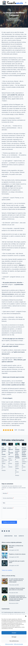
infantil (16, 465)
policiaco (13, 19)
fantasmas (11, 456)
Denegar (14, 637)
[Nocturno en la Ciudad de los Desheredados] (24, 444)
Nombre (5, 493)
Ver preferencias (14, 641)
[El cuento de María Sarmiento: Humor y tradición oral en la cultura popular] (5, 581)
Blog (15, 535)
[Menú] (25, 2)
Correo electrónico (8, 498)
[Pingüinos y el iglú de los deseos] (5, 556)
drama (16, 461)
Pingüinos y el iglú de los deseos (17, 554)
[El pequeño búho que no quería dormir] (5, 563)
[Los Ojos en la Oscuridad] (10, 444)
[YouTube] (4, 531)
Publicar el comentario (9, 522)
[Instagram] (9, 531)
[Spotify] (6, 531)
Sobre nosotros (8, 535)
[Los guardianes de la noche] (4, 444)
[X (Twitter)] (2, 531)
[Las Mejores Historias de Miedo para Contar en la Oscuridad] (5, 590)
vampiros (24, 461)
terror (18, 19)
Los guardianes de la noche (4, 451)
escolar (17, 463)
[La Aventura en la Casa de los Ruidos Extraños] (17, 444)
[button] (26, 616)
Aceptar (14, 632)
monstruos (4, 460)
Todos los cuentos (7, 570)
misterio (8, 19)
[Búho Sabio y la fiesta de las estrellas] (5, 548)
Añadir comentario (8, 508)
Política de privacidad (18, 644)
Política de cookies (9, 644)
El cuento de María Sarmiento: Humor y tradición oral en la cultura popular (16, 580)
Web (4, 503)
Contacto (21, 535)
